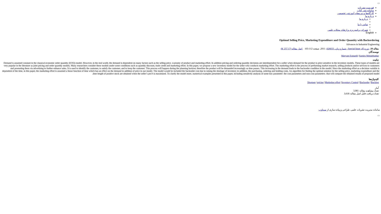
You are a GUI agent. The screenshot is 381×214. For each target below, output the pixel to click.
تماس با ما (363, 24)
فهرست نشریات (366, 7)
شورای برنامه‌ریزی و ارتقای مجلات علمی (348, 30)
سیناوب (322, 109)
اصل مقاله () (292, 48)
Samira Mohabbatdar (369, 56)
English (370, 32)
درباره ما (369, 16)
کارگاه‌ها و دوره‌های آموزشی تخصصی (355, 13)
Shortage (311, 82)
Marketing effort (332, 82)
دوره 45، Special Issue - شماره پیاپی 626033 (348, 48)
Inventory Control (350, 82)
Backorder (365, 82)
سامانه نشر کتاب (365, 10)
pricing (320, 82)
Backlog (375, 82)
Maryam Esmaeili (349, 56)
